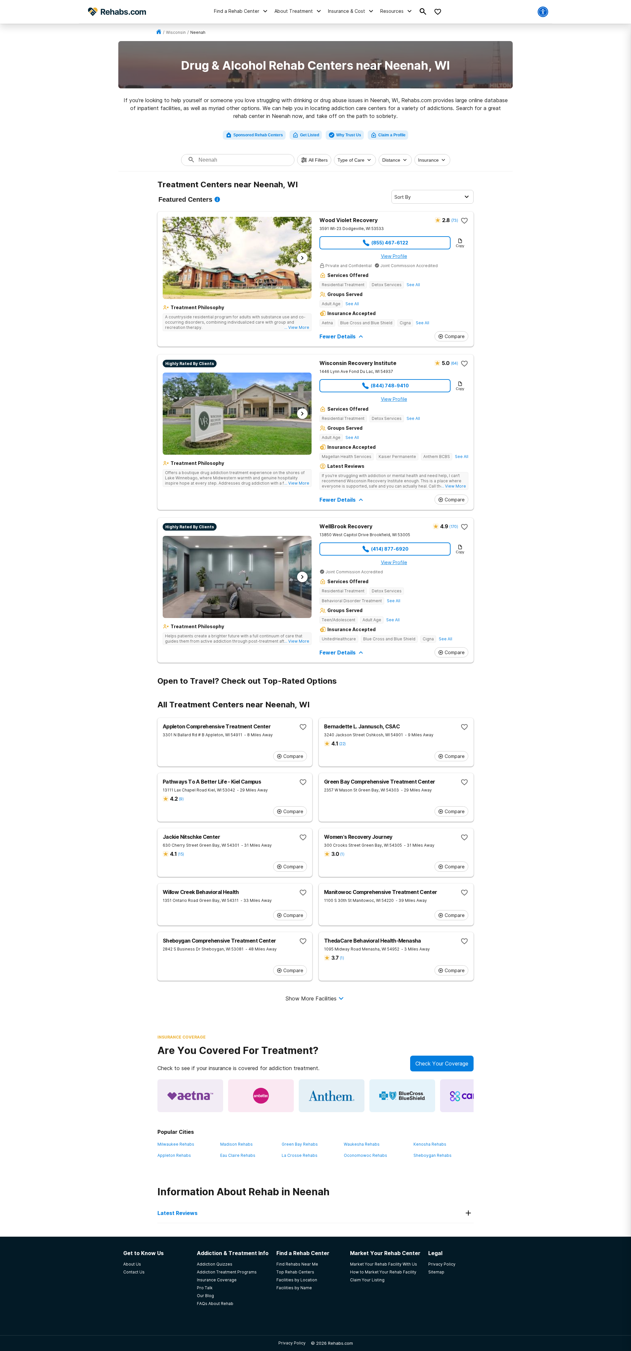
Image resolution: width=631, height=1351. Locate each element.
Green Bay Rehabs (300, 1144)
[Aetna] (190, 1095)
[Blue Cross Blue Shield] (402, 1095)
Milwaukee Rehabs (175, 1144)
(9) (181, 798)
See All (413, 284)
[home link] (158, 32)
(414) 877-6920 (390, 549)
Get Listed (309, 135)
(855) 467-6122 (389, 242)
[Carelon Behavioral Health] (473, 1095)
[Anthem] (331, 1095)
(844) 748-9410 (390, 385)
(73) (454, 220)
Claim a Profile (392, 135)
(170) (453, 526)
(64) (454, 363)
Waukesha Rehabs (362, 1144)
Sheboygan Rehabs (432, 1155)
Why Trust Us (348, 135)
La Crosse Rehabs (299, 1155)
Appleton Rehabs (174, 1155)
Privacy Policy (292, 1342)
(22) (342, 743)
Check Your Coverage (441, 1063)
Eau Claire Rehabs (237, 1155)
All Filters (318, 160)
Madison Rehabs (236, 1144)
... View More (296, 327)
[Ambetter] (261, 1095)
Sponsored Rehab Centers (258, 135)
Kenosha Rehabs (429, 1144)
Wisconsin (176, 32)
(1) (342, 854)
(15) (181, 854)
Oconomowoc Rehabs (365, 1155)
